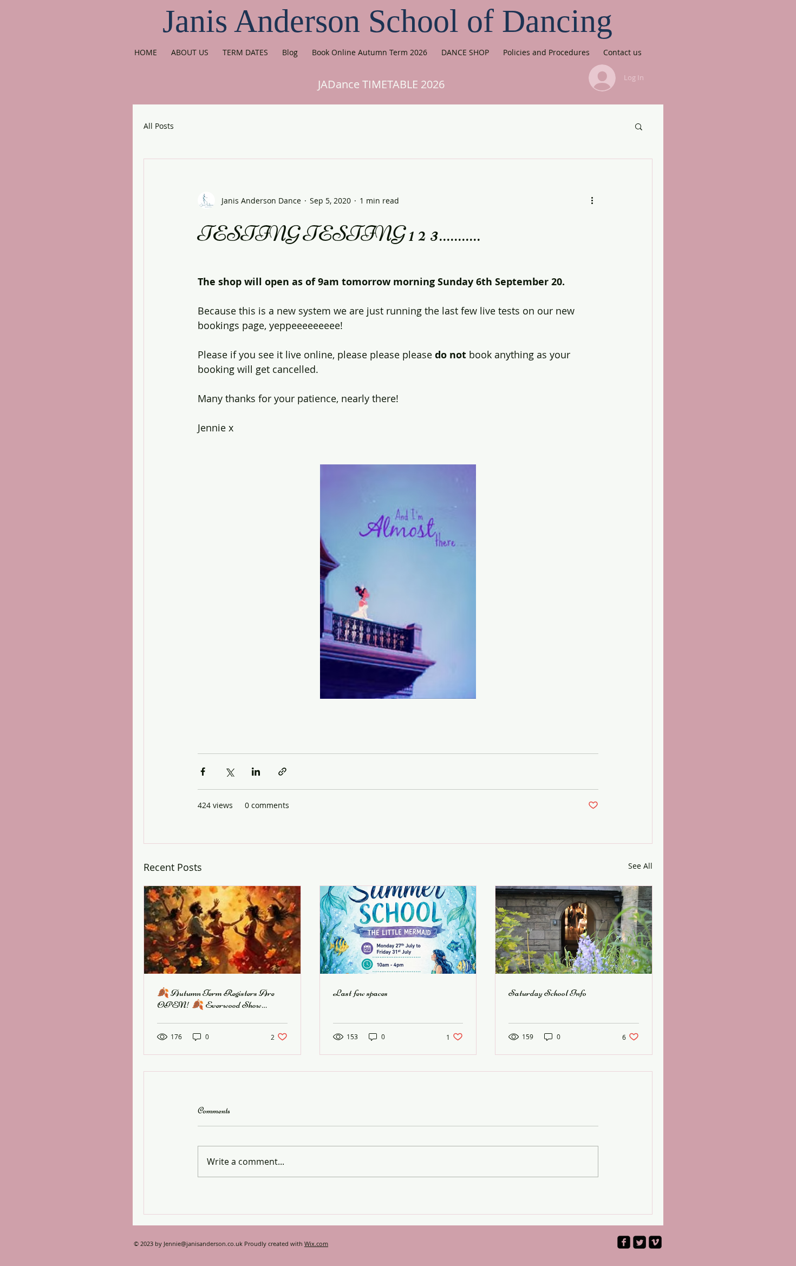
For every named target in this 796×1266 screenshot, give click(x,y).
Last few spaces (360, 993)
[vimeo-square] (655, 1242)
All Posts (158, 126)
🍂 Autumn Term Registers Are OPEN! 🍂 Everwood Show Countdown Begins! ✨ (216, 999)
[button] (639, 126)
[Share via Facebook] (203, 771)
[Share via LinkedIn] (256, 771)
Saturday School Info (547, 993)
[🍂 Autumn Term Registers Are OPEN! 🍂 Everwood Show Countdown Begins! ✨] (222, 930)
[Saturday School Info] (573, 930)
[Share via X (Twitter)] (229, 771)
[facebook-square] (623, 1242)
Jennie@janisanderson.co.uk (203, 1243)
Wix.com (316, 1243)
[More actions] (591, 200)
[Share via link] (282, 771)
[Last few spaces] (398, 930)
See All (640, 866)
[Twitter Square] (639, 1242)
